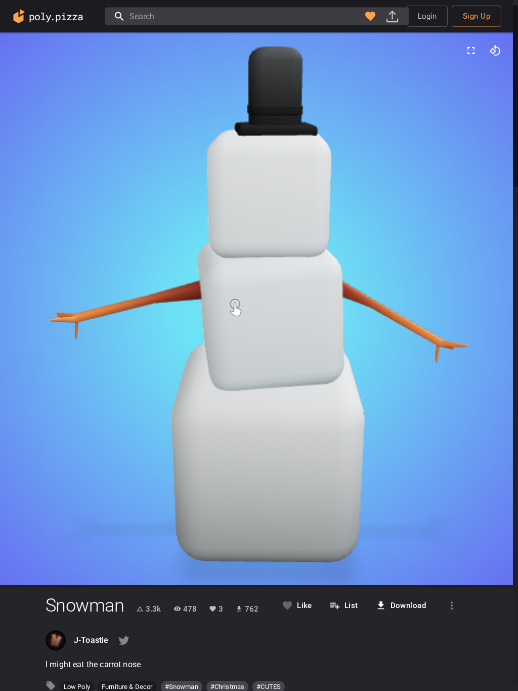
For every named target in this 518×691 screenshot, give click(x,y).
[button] (370, 16)
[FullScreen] (471, 50)
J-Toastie (91, 640)
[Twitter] (124, 640)
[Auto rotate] (495, 50)
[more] (452, 605)
